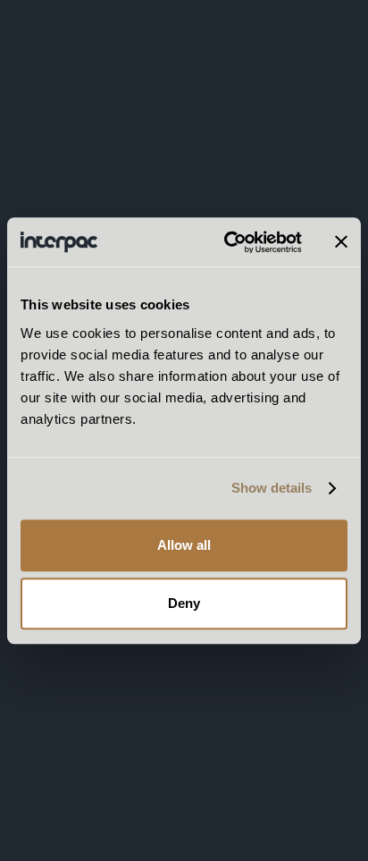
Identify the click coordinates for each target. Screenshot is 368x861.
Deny (184, 603)
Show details (271, 487)
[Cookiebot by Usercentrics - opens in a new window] (228, 242)
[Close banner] (341, 242)
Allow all (184, 545)
